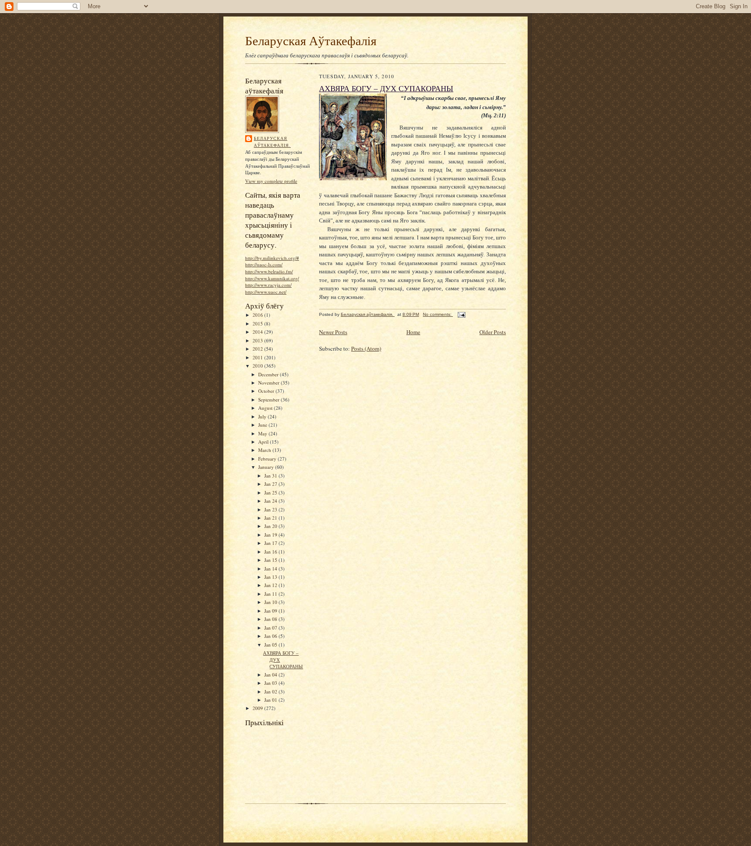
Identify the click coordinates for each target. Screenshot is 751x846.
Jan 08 (271, 619)
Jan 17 (271, 543)
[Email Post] (461, 314)
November (269, 382)
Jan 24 (271, 501)
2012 (258, 348)
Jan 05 (271, 644)
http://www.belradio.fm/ (269, 271)
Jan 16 (271, 551)
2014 (258, 331)
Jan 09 (271, 610)
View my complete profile (271, 181)
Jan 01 (271, 700)
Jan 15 (271, 560)
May (263, 433)
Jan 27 (271, 484)
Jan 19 (271, 534)
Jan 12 (271, 585)
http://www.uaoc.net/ (265, 292)
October (267, 391)
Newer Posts (333, 332)
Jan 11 (271, 594)
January (266, 467)
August (266, 408)
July (263, 416)
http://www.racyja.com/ (268, 285)
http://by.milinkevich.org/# (272, 258)
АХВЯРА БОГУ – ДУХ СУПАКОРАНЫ (386, 88)
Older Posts (492, 332)
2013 (258, 340)
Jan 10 (271, 602)
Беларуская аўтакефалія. (272, 141)
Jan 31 (271, 475)
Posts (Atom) (366, 348)
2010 (258, 365)
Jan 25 (271, 492)
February (268, 458)
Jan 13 (271, 577)
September (269, 399)
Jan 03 (271, 683)
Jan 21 (271, 517)
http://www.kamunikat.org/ (272, 278)
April (264, 441)
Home (413, 332)
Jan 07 (271, 627)
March (265, 450)
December (269, 374)
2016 (258, 315)
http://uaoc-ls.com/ (263, 264)
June (263, 424)
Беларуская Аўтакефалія (310, 40)
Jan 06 (271, 636)
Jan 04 (271, 674)
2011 (258, 357)
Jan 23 (271, 509)
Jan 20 (271, 526)
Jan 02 (271, 691)
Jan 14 (271, 568)
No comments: (438, 314)
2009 (258, 708)
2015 (258, 323)
